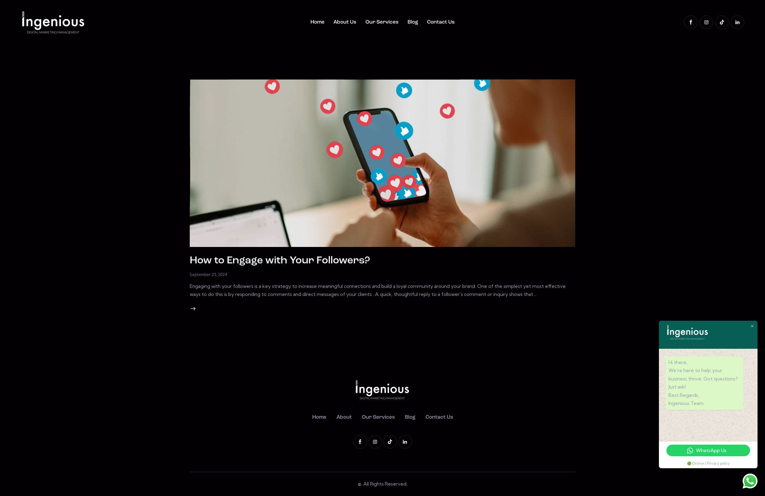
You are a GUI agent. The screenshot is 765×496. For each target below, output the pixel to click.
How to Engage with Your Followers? (280, 261)
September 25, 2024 (208, 274)
